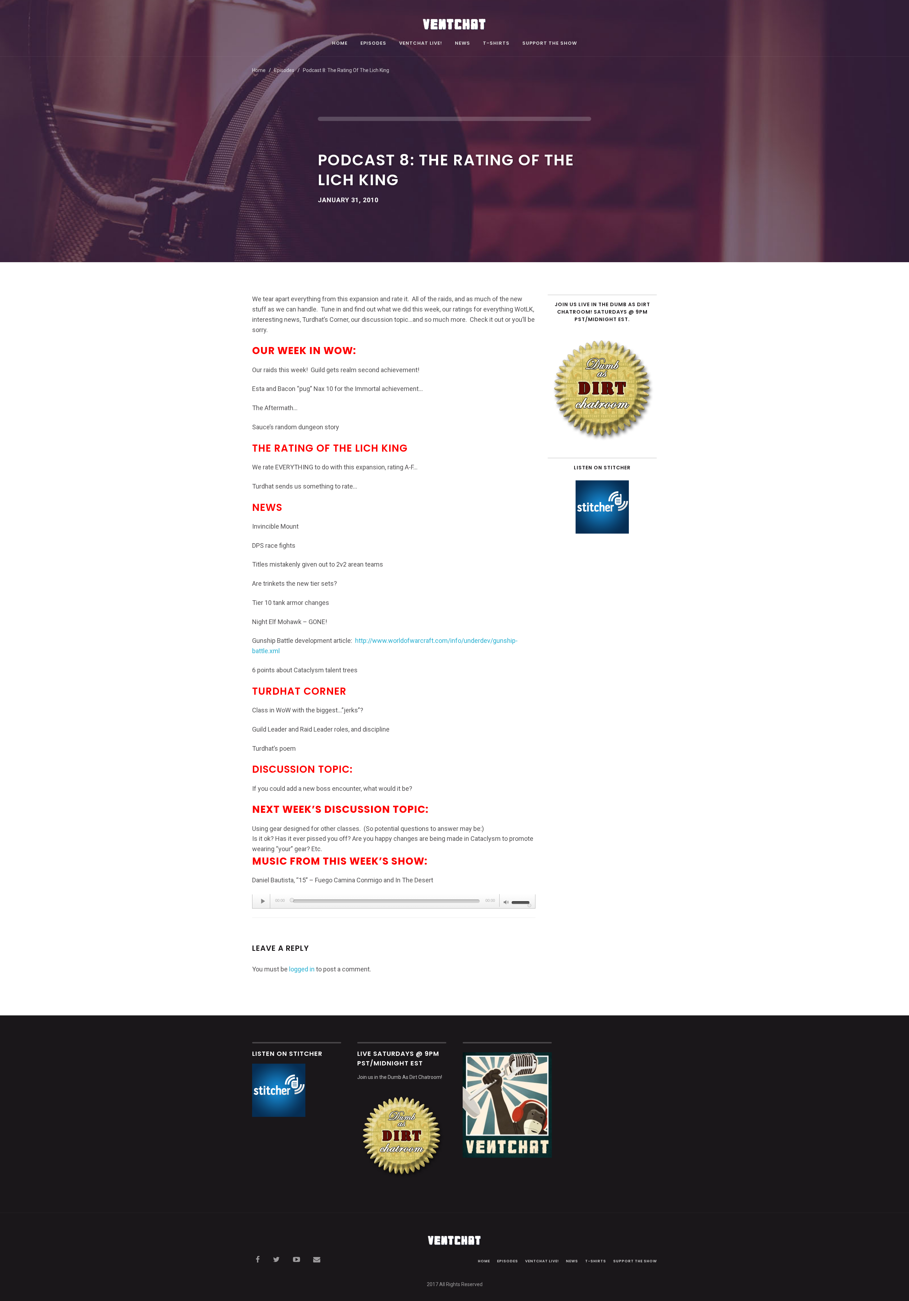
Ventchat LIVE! (420, 43)
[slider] (522, 901)
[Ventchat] (454, 20)
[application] (393, 901)
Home (340, 43)
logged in (302, 969)
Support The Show (549, 43)
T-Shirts (496, 43)
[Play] (263, 901)
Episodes (373, 43)
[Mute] (506, 902)
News (462, 43)
